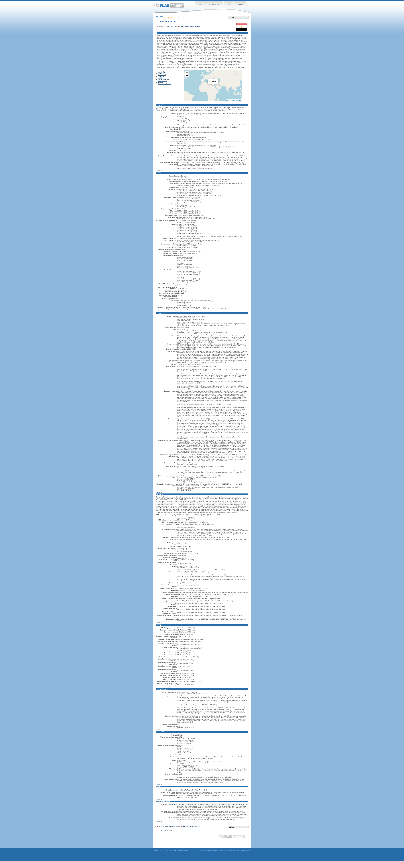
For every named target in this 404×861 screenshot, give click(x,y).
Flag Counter (169, 5)
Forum (240, 4)
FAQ (228, 4)
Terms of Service (163, 850)
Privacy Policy (172, 850)
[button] (217, 80)
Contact (156, 850)
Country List (214, 4)
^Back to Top (159, 170)
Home (200, 4)
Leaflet (228, 100)
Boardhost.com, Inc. (183, 850)
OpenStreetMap (236, 100)
